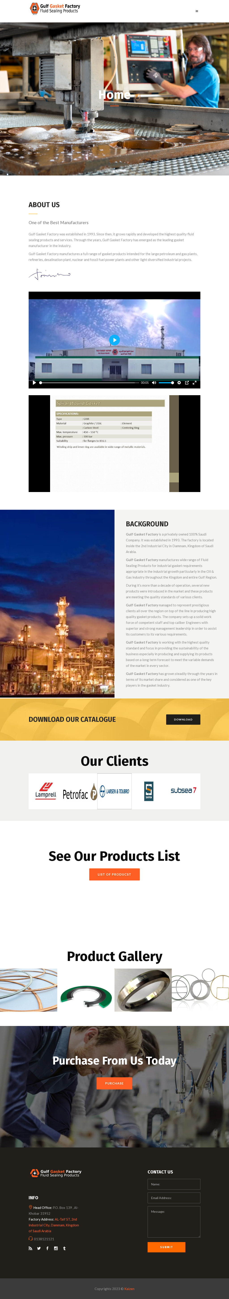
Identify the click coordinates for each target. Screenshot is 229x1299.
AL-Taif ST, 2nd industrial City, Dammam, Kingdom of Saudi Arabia (54, 1225)
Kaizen (129, 1289)
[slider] (89, 383)
